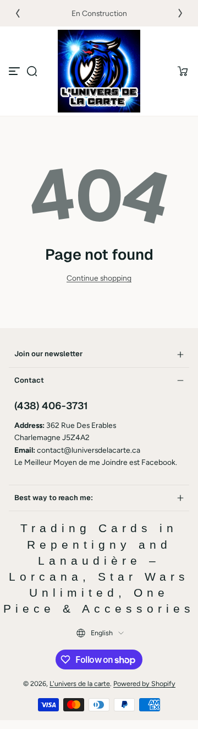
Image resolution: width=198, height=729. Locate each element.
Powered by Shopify (144, 683)
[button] (32, 71)
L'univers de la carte (80, 683)
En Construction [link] (99, 13)
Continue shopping (99, 278)
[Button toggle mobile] (15, 71)
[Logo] (99, 71)
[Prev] (17, 13)
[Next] (180, 13)
